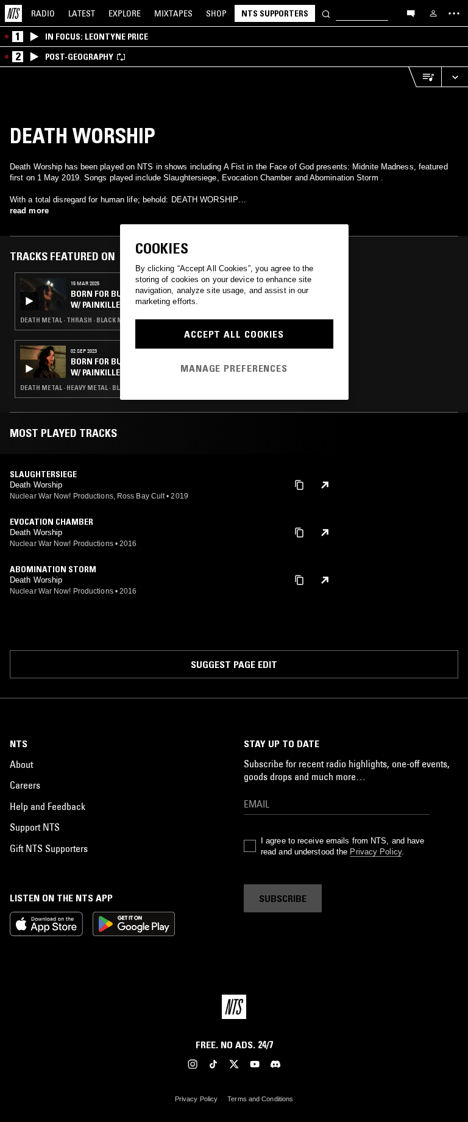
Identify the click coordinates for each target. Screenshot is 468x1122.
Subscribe (283, 898)
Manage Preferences (234, 368)
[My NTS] (433, 13)
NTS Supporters (274, 13)
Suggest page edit (234, 664)
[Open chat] (411, 13)
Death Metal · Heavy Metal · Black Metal (87, 387)
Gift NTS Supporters (49, 848)
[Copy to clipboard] (299, 484)
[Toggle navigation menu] (454, 13)
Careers (25, 785)
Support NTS (35, 827)
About (21, 764)
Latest (81, 13)
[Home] (13, 13)
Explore (124, 13)
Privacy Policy (375, 851)
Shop (216, 13)
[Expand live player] (454, 77)
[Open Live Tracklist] (424, 77)
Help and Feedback (47, 806)
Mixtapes (173, 13)
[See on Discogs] (325, 485)
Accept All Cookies (234, 334)
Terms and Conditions (260, 1098)
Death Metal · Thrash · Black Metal (79, 320)
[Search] (326, 13)
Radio (43, 13)
